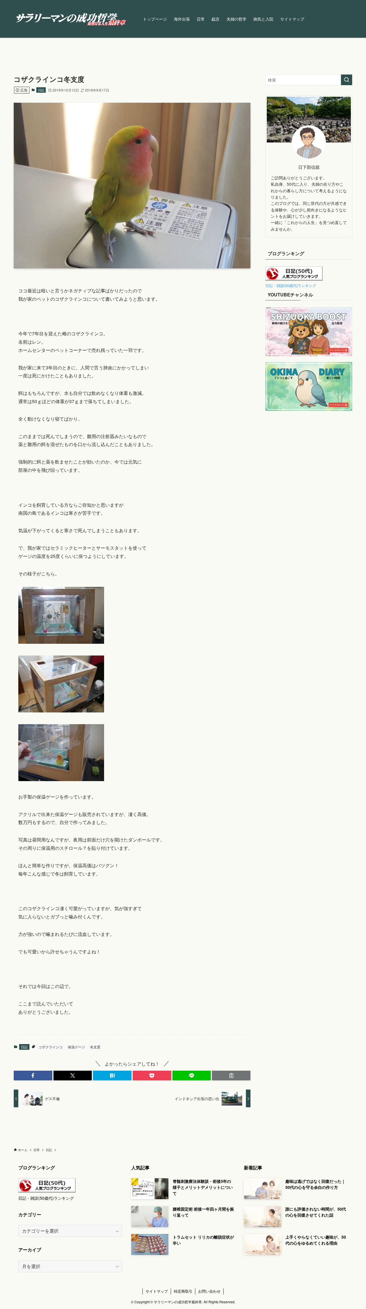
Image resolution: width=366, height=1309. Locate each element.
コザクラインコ (51, 1046)
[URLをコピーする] (231, 1075)
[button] (33, 1075)
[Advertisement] (308, 489)
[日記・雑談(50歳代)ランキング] (294, 279)
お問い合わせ (209, 1291)
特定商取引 (183, 1291)
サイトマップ (157, 1291)
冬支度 (95, 1046)
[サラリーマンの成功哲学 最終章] (71, 19)
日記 (41, 90)
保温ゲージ (76, 1046)
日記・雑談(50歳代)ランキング (290, 285)
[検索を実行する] (346, 79)
